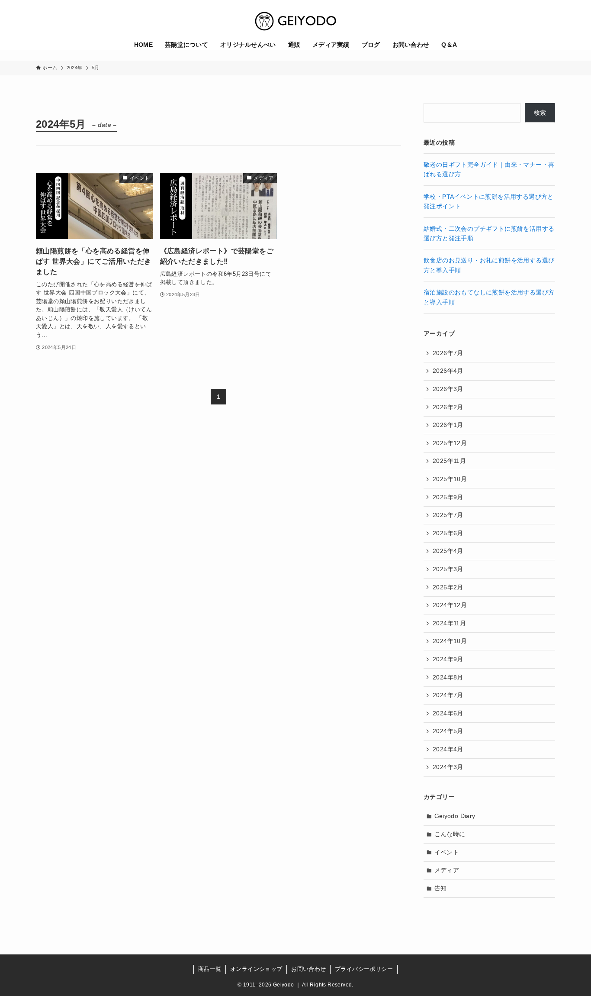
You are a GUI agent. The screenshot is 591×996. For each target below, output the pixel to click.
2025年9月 (448, 497)
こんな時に (450, 834)
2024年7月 (448, 695)
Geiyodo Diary (454, 815)
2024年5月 (448, 731)
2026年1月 (448, 424)
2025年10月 (450, 478)
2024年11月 (449, 623)
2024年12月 (450, 604)
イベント (446, 852)
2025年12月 (450, 443)
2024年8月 (448, 677)
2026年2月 (448, 407)
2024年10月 (450, 640)
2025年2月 (448, 587)
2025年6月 (448, 533)
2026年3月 (448, 388)
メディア (446, 870)
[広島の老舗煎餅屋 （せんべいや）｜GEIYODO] (295, 21)
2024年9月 (448, 659)
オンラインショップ (256, 969)
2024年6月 (448, 713)
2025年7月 (448, 514)
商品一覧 (210, 969)
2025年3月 (448, 569)
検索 (540, 112)
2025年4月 (448, 550)
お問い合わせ (308, 969)
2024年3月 (448, 766)
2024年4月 (448, 749)
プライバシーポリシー (364, 969)
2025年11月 (449, 460)
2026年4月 (448, 370)
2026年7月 (448, 352)
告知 (440, 888)
